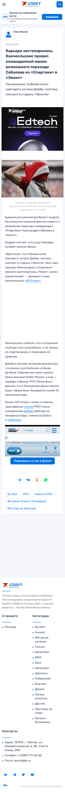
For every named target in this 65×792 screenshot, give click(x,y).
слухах (28, 406)
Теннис (40, 646)
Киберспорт (43, 678)
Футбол (12, 494)
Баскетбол (42, 652)
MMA (38, 657)
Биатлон (40, 684)
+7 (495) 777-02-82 (30, 755)
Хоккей (40, 632)
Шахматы (41, 673)
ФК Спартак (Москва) (21, 508)
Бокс (38, 662)
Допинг (40, 689)
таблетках (14, 420)
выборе (28, 411)
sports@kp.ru (22, 760)
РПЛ (26, 494)
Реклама (10, 627)
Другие (40, 703)
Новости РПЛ (43, 494)
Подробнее (52, 17)
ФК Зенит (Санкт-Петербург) (26, 501)
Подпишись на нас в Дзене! (32, 460)
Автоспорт (42, 668)
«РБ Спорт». (33, 280)
